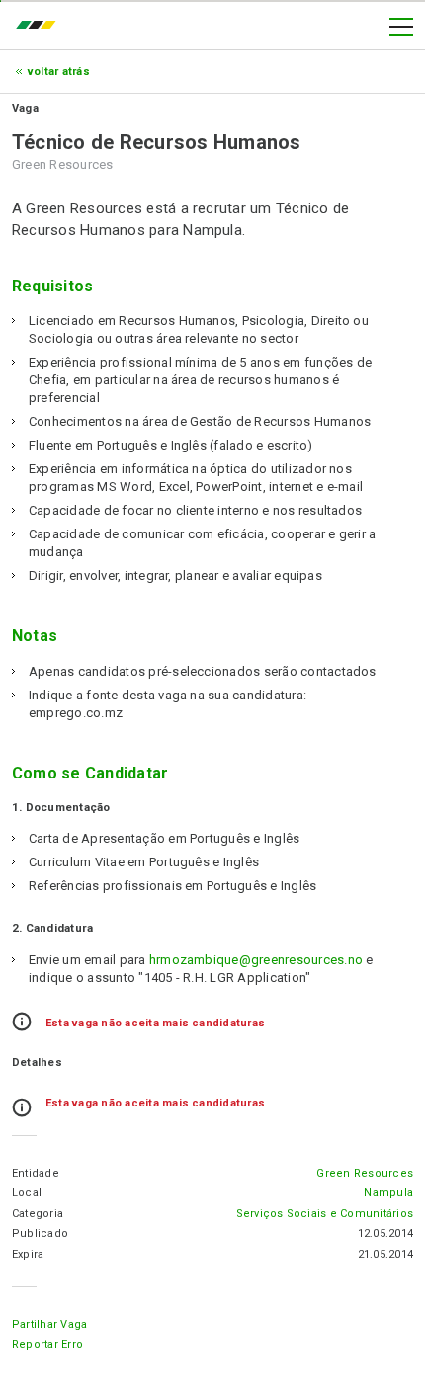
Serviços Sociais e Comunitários (324, 1213)
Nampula (388, 1193)
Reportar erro (47, 1344)
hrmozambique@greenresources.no (256, 959)
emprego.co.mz (40, 27)
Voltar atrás (59, 71)
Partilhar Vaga (49, 1324)
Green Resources (364, 1173)
